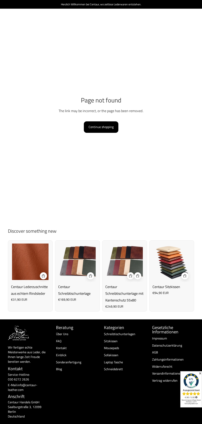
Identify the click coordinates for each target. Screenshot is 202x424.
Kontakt (61, 348)
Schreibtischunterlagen (119, 334)
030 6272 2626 (18, 379)
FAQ (59, 341)
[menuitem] (157, 19)
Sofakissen (111, 355)
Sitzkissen (111, 341)
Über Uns (62, 334)
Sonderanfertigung (68, 362)
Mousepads (111, 348)
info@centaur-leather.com (22, 387)
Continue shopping (101, 127)
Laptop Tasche (113, 362)
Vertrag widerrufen (165, 380)
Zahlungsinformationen (168, 359)
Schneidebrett (113, 369)
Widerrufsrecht (162, 366)
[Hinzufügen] (43, 276)
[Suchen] (172, 19)
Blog (59, 369)
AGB (155, 352)
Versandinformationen (167, 373)
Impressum (159, 338)
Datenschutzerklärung (167, 345)
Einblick (61, 355)
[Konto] (181, 19)
